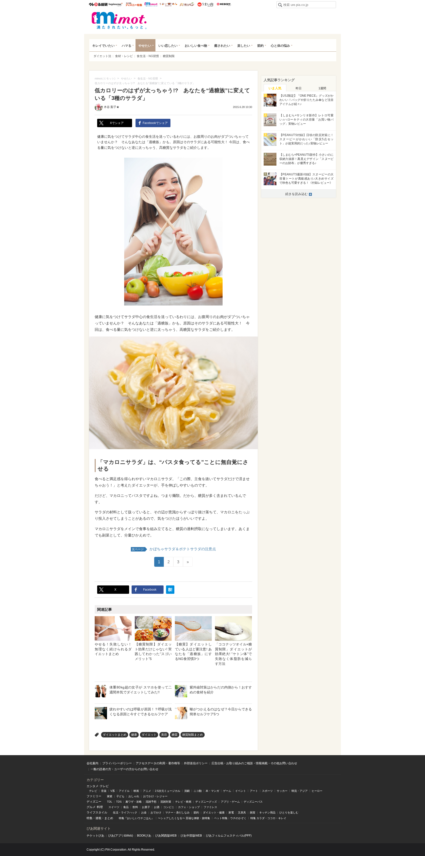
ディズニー (94, 801)
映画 (136, 790)
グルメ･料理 (95, 807)
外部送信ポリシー (196, 763)
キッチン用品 (267, 812)
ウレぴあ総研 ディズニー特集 (134, 4)
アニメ (147, 790)
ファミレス (210, 807)
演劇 (187, 790)
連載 (98, 818)
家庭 (109, 796)
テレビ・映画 (183, 801)
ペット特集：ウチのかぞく (230, 818)
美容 (164, 734)
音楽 (103, 790)
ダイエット (149, 734)
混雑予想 (151, 801)
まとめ (108, 818)
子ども (120, 796)
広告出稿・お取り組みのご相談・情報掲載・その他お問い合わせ (254, 763)
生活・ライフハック (125, 812)
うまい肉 (205, 4)
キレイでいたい (103, 45)
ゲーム (227, 790)
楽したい (243, 45)
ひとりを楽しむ (288, 812)
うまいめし (168, 4)
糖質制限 (169, 56)
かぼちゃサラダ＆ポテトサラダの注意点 (174, 549)
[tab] (275, 88)
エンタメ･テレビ (98, 786)
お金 (144, 812)
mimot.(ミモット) (119, 20)
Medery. (223, 4)
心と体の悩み (280, 45)
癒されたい (222, 45)
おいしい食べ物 (196, 45)
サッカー (282, 790)
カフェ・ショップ (189, 807)
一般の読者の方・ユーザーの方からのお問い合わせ (124, 769)
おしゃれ (133, 796)
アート (254, 790)
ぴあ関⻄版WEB (166, 835)
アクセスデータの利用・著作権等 (158, 763)
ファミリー (94, 796)
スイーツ (113, 807)
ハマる (126, 45)
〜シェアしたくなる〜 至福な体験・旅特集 (184, 818)
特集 (89, 818)
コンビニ (168, 807)
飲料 (135, 807)
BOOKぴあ (144, 835)
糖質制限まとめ (192, 734)
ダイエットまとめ (114, 734)
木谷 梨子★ (111, 107)
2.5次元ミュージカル (167, 790)
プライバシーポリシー (117, 763)
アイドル (124, 790)
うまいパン (187, 4)
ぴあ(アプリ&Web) (120, 835)
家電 (231, 812)
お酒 (156, 807)
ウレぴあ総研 (98, 4)
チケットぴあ (95, 835)
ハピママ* (115, 4)
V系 (112, 790)
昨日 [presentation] (299, 88)
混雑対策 (165, 801)
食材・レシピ (124, 56)
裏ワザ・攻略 (133, 801)
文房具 (242, 812)
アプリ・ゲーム (230, 801)
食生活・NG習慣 (148, 56)
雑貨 (252, 812)
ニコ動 (198, 790)
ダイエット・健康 (214, 812)
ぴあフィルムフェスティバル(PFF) (229, 835)
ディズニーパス (253, 801)
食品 (126, 807)
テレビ (93, 790)
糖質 (175, 734)
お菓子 (146, 807)
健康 (134, 734)
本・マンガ (212, 790)
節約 (260, 45)
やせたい (144, 45)
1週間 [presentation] (322, 88)
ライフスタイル (97, 812)
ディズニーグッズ (206, 801)
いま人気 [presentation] (275, 88)
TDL (109, 801)
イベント (240, 790)
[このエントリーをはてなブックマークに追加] (170, 589)
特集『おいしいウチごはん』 (136, 818)
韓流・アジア (299, 790)
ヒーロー (317, 790)
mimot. (151, 4)
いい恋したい (168, 45)
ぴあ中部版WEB (191, 835)
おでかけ (156, 812)
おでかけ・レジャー (155, 796)
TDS (118, 801)
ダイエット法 (102, 56)
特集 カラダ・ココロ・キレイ (268, 818)
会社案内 (92, 763)
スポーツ (267, 790)
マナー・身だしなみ (177, 812)
